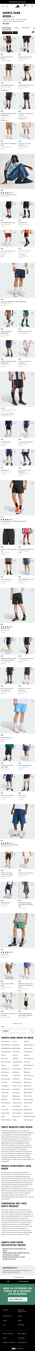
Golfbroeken (5, 1092)
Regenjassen (16, 1096)
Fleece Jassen (5, 1089)
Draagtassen (5, 1086)
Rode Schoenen (17, 1103)
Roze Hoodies (17, 1106)
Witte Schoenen (28, 1089)
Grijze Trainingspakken (6, 1117)
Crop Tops (4, 1082)
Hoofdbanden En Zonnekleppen (17, 1048)
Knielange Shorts (16, 1072)
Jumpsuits (16, 1065)
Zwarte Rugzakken (27, 1106)
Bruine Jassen (5, 1079)
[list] (17, 28)
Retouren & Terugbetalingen (22, 1310)
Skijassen (15, 1058)
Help (4, 1325)
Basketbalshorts (6, 1045)
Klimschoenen (17, 1069)
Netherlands (20, 1348)
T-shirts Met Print (5, 1110)
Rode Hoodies (17, 1099)
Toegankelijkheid (22, 1342)
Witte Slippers (28, 1092)
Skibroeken (4, 1075)
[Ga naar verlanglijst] (7, 6)
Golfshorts (4, 1099)
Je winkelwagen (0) (23, 1281)
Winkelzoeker (21, 1325)
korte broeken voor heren (17, 1133)
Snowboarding (28, 1051)
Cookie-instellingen (8, 1333)
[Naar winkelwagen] (32, 6)
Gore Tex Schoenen (27, 1042)
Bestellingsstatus (7, 1316)
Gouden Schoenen (4, 1106)
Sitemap (20, 1316)
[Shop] (17, 7)
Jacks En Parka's (15, 1055)
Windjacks (27, 1072)
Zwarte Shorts (28, 1103)
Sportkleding (16, 1089)
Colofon (5, 1320)
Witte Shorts (27, 1086)
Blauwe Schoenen (4, 1065)
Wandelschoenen (29, 1065)
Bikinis (3, 1055)
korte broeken (14, 1137)
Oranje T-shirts (17, 1086)
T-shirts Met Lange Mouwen (17, 1076)
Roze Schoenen (17, 1113)
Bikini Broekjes (6, 1051)
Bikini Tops (4, 1058)
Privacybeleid (21, 1338)
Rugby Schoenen (15, 1120)
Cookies (5, 1338)
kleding (21, 1197)
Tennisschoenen (28, 1058)
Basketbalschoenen (7, 1048)
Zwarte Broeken (28, 1099)
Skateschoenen (28, 1048)
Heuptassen (16, 1045)
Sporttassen (16, 1092)
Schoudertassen (28, 1045)
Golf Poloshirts (5, 1103)
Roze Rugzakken (17, 1109)
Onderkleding (17, 1082)
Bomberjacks (5, 1072)
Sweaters (26, 1055)
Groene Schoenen (15, 1042)
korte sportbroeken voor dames (19, 1234)
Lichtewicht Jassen (16, 1079)
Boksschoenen (5, 1069)
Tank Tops (27, 1062)
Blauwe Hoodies (6, 1062)
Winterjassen (28, 1079)
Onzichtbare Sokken (16, 1052)
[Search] (28, 6)
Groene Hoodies (6, 1120)
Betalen (20, 1320)
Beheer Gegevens (22, 1333)
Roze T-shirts (17, 1116)
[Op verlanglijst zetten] (14, 38)
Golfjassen (4, 1096)
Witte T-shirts (28, 1096)
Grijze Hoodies (5, 1113)
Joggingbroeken (17, 1062)
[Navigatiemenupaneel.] (3, 6)
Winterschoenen (28, 1075)
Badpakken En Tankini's (5, 1042)
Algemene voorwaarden (9, 1342)
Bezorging (5, 1310)
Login (8, 1281)
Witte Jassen (27, 1082)
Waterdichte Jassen (27, 1069)
